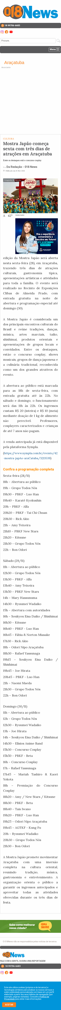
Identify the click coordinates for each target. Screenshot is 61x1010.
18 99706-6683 (12, 25)
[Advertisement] (30, 100)
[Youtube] (11, 31)
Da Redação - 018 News (22, 167)
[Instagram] (2, 31)
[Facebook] (7, 31)
